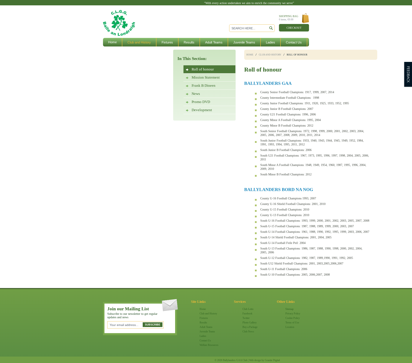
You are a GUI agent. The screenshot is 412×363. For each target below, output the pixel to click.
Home (112, 42)
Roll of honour (203, 69)
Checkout (293, 27)
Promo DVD (201, 102)
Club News (248, 331)
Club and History (139, 42)
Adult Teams (214, 42)
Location (289, 327)
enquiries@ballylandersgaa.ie (274, 6)
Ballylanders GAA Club (136, 15)
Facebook (247, 313)
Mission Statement (206, 77)
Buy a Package (250, 327)
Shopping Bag (288, 18)
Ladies (270, 42)
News (196, 94)
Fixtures (167, 42)
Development (202, 110)
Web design (255, 360)
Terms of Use (292, 322)
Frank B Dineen (203, 86)
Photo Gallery (249, 322)
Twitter (246, 318)
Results (189, 42)
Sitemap (289, 309)
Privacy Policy (292, 313)
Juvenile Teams (244, 42)
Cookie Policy (292, 318)
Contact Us (294, 42)
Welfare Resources (121, 51)
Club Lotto (247, 309)
